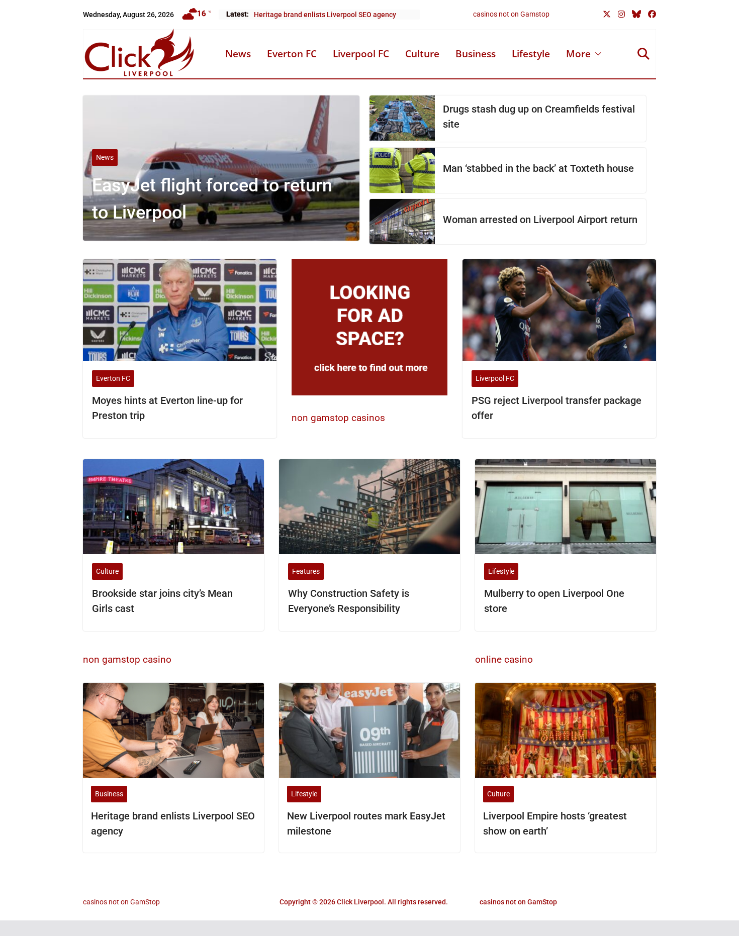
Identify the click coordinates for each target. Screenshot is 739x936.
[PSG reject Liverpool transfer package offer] (559, 310)
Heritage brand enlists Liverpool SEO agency (325, 15)
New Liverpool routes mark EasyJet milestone (366, 823)
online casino (504, 659)
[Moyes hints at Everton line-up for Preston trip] (179, 310)
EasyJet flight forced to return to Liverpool (212, 199)
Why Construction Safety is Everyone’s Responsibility (348, 600)
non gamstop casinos (338, 418)
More (578, 53)
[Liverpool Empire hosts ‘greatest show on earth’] (565, 730)
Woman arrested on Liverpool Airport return (540, 220)
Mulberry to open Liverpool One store (554, 600)
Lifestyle (531, 53)
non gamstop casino (127, 659)
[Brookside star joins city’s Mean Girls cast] (173, 506)
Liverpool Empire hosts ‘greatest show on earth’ (555, 823)
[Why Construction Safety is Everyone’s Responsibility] (369, 506)
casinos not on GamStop (121, 902)
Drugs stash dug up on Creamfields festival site (539, 116)
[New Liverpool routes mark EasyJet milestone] (369, 730)
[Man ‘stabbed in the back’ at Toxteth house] (402, 170)
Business (475, 53)
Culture (422, 53)
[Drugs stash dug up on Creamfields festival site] (402, 118)
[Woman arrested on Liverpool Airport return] (402, 221)
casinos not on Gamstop (511, 14)
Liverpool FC (361, 53)
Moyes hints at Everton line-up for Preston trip (167, 408)
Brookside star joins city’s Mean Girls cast (162, 600)
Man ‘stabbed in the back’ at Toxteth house (538, 168)
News (238, 53)
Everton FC (292, 53)
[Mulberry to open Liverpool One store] (565, 506)
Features (306, 571)
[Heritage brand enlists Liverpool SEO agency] (173, 730)
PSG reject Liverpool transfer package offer (556, 408)
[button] (596, 53)
